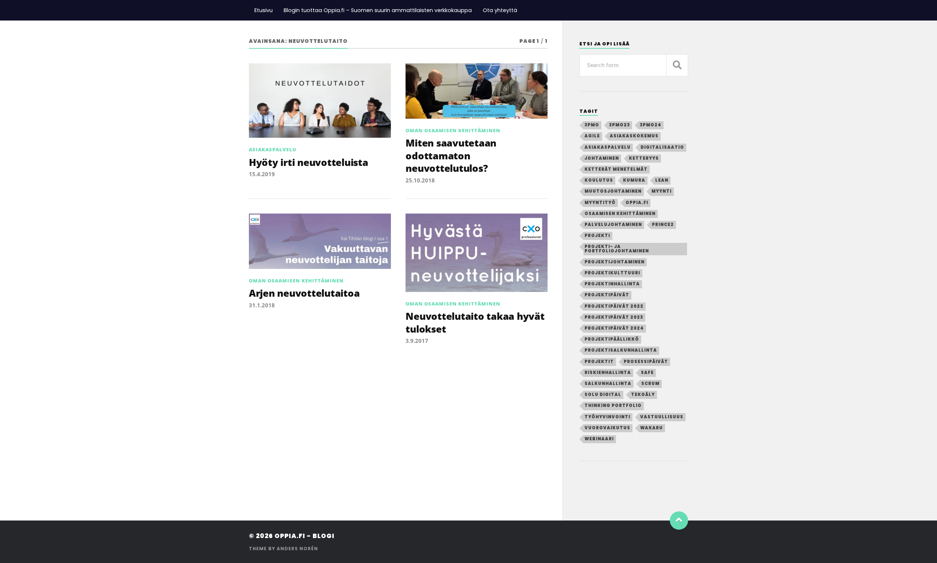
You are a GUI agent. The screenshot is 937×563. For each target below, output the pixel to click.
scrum (650, 383)
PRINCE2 (663, 224)
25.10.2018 (420, 180)
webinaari (599, 439)
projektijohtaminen (615, 262)
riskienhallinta (608, 372)
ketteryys (644, 158)
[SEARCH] (677, 65)
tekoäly (643, 394)
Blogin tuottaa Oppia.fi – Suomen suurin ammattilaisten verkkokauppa (378, 10)
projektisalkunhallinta (621, 350)
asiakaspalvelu (608, 147)
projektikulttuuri (612, 273)
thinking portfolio (613, 405)
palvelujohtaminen (613, 224)
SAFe (647, 372)
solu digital (603, 394)
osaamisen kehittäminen (620, 213)
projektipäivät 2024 (614, 328)
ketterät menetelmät (616, 169)
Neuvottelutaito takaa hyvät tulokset (475, 322)
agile (592, 136)
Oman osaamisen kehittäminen (453, 130)
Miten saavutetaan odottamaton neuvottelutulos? (451, 155)
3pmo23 (619, 125)
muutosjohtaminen (613, 191)
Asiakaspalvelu (272, 149)
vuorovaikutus (607, 428)
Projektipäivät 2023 (614, 317)
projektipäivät (607, 295)
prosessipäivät (646, 361)
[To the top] (679, 520)
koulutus (599, 180)
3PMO (592, 125)
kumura (634, 180)
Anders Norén (297, 548)
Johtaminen (602, 158)
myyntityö (600, 202)
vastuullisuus (661, 417)
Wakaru (651, 428)
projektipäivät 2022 (614, 306)
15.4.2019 (262, 174)
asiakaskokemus (634, 136)
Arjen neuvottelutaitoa (304, 293)
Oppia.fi (637, 202)
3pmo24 (650, 125)
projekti (597, 235)
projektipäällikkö (612, 339)
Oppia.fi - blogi (305, 535)
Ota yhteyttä (500, 10)
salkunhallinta (608, 383)
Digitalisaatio (662, 147)
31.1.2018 (262, 305)
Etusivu (263, 10)
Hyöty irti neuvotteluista (308, 162)
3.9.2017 (417, 340)
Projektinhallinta (612, 284)
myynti (662, 191)
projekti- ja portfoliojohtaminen (617, 248)
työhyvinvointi (607, 417)
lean (661, 180)
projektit (599, 361)
